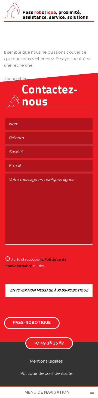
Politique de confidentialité (46, 373)
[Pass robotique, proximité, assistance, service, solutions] (12, 11)
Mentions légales (46, 361)
